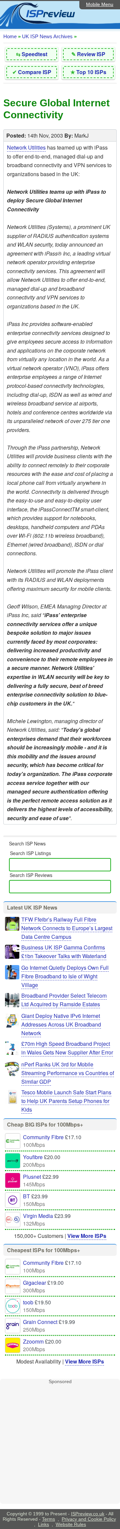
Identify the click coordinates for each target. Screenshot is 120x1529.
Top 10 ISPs (91, 72)
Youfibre (33, 1157)
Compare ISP (34, 72)
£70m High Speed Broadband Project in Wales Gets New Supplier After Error (67, 1048)
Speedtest (34, 54)
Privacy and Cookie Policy (89, 1519)
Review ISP (91, 54)
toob (28, 1302)
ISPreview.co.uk (87, 1513)
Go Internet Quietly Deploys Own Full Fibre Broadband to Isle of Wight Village (65, 976)
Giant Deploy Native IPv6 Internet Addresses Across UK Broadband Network (61, 1024)
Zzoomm (33, 1341)
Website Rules (71, 1524)
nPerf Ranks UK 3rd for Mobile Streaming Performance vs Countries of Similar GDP (67, 1072)
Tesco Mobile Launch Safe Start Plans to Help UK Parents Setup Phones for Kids (66, 1100)
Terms (48, 1519)
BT (26, 1196)
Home (10, 36)
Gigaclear (34, 1282)
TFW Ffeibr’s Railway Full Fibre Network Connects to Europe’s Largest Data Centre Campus (66, 928)
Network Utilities (26, 147)
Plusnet (32, 1176)
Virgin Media (38, 1216)
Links (43, 1524)
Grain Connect (40, 1322)
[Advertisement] (60, 1444)
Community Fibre (43, 1137)
